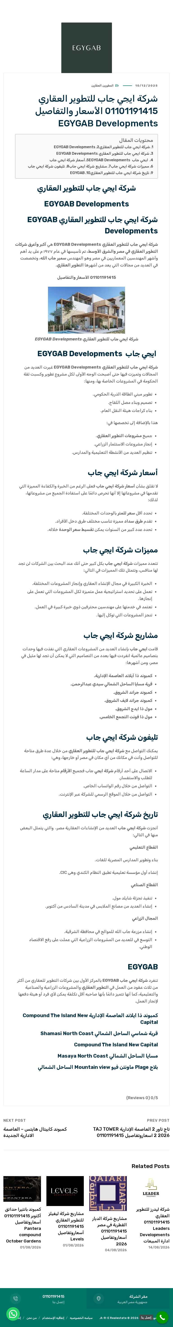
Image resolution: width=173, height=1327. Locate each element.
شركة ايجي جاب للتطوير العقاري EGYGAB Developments (102, 153)
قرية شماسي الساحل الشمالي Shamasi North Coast (99, 1033)
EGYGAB (77, 173)
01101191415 (53, 1296)
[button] (13, 1314)
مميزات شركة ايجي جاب (130, 166)
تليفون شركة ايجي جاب (46, 166)
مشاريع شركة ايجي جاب (88, 166)
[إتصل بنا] (162, 1317)
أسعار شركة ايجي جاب (67, 160)
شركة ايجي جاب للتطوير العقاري (124, 147)
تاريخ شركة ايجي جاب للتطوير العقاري (119, 173)
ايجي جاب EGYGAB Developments (119, 160)
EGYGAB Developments (74, 147)
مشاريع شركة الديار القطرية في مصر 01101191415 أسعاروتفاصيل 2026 (109, 1231)
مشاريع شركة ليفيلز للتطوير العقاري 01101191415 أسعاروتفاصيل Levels (66, 1226)
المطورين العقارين (102, 85)
